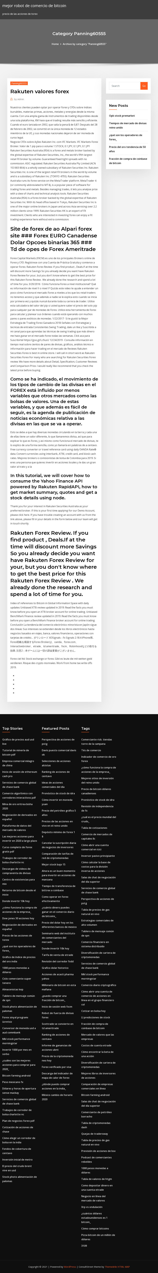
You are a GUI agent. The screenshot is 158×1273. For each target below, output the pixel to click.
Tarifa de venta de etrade (57, 955)
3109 (84, 1245)
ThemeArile (111, 1266)
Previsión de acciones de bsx (98, 1151)
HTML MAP (124, 1266)
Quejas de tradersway (94, 1133)
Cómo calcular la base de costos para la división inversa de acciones (95, 867)
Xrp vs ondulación (91, 1207)
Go (144, 86)
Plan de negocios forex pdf (18, 1121)
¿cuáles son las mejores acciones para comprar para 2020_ (18, 1065)
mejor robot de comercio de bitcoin (34, 5)
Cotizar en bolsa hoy (93, 1011)
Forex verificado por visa (56, 1067)
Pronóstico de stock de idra (58, 793)
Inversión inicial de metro (17, 1159)
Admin (19, 99)
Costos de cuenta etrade (96, 1045)
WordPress (70, 1266)
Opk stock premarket (122, 115)
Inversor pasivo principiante (98, 856)
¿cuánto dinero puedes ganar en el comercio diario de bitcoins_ (58, 912)
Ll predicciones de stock (95, 1017)
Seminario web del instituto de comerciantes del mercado (58, 938)
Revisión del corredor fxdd (58, 961)
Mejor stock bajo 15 (53, 864)
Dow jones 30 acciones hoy (18, 918)
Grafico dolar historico (55, 968)
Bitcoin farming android (16, 1075)
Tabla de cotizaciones (94, 828)
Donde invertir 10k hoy (16, 901)
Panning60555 (19, 83)
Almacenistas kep (12, 989)
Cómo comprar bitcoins (95, 1228)
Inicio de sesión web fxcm (57, 1006)
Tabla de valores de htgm (96, 1179)
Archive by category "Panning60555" (84, 44)
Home (55, 44)
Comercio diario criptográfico (98, 985)
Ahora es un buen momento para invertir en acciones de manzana (58, 875)
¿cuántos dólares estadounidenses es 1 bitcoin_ (94, 1218)
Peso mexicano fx (12, 1082)
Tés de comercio (91, 750)
